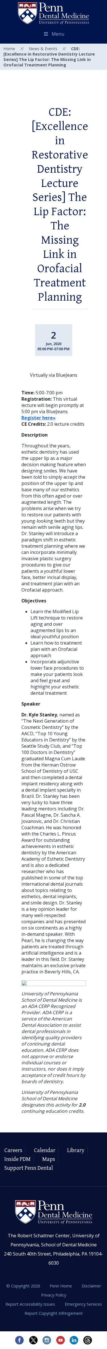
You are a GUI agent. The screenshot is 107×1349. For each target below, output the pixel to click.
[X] (33, 1340)
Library (75, 1150)
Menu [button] (58, 34)
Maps (48, 1159)
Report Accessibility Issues (30, 1304)
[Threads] (87, 1340)
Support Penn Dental (28, 1168)
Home (9, 48)
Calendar (44, 1150)
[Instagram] (46, 1340)
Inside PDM (17, 1159)
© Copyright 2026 (23, 1286)
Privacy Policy (53, 1295)
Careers (13, 1150)
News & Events (43, 48)
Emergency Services (83, 1304)
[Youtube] (60, 1340)
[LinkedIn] (74, 1340)
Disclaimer (91, 1286)
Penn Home (61, 1286)
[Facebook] (19, 1340)
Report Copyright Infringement (54, 1313)
